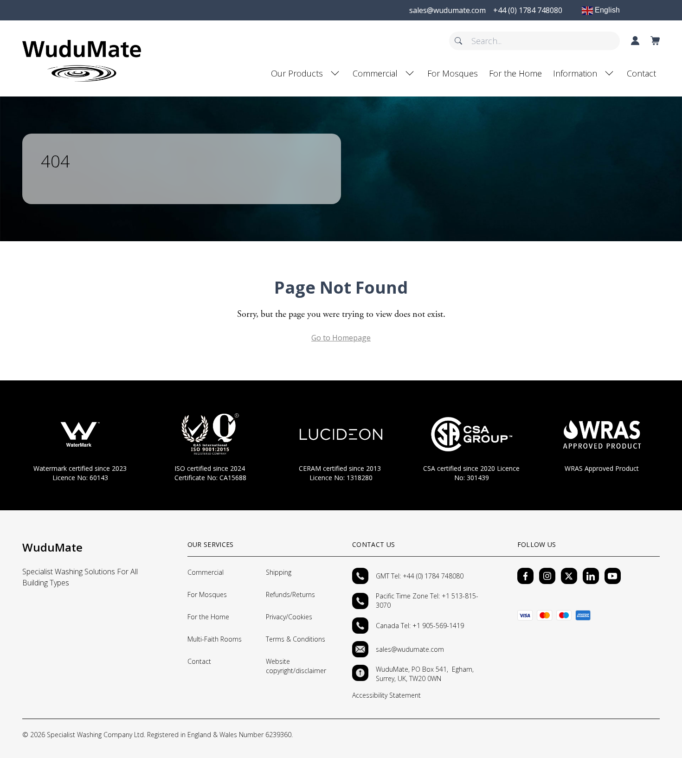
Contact (641, 73)
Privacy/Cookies (289, 616)
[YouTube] (613, 576)
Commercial (375, 73)
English (606, 10)
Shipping (278, 572)
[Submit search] (458, 41)
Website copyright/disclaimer (296, 666)
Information (575, 73)
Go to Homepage (341, 338)
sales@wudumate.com (410, 649)
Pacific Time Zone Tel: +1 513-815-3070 (427, 600)
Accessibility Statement (386, 695)
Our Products (297, 73)
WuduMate (52, 547)
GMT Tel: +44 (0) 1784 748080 (419, 576)
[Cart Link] (655, 40)
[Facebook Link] (525, 576)
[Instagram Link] (547, 576)
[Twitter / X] (569, 576)
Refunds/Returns (290, 594)
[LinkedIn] (591, 576)
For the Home (515, 73)
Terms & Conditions (295, 639)
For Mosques (452, 73)
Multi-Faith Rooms (214, 639)
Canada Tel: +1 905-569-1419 (420, 625)
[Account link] (635, 40)
